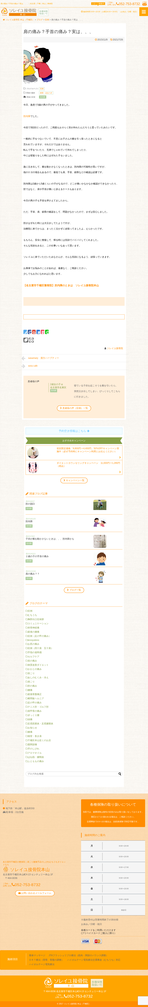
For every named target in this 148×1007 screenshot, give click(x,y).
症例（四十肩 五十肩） (40, 648)
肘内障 (42, 97)
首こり (31, 673)
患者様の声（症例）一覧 (75, 408)
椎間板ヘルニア (36, 698)
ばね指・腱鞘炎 (36, 757)
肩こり (31, 681)
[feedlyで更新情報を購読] (25, 340)
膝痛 (30, 732)
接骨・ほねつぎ (46, 93)
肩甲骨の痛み (35, 711)
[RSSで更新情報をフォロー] (31, 340)
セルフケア (33, 656)
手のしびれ (33, 748)
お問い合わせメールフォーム (36, 893)
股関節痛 (32, 744)
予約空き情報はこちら (72, 430)
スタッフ (98, 4)
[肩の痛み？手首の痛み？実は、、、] (38, 332)
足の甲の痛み (35, 702)
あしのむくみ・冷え (38, 677)
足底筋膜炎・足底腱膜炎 (40, 723)
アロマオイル (35, 753)
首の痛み (32, 660)
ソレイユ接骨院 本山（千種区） (77, 1004)
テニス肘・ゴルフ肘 (38, 707)
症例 (42, 89)
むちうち (32, 615)
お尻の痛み (33, 644)
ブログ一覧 (75, 590)
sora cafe (34, 366)
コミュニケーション (38, 623)
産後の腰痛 (33, 632)
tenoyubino (33, 640)
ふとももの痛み (36, 761)
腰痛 (30, 690)
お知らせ (32, 728)
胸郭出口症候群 (36, 619)
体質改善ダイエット (38, 665)
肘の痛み (32, 686)
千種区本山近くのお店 (39, 740)
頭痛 (30, 719)
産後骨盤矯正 (35, 694)
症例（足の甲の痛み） (39, 636)
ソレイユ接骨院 (115, 348)
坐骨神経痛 (33, 627)
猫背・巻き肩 (35, 736)
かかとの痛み (35, 669)
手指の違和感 (35, 652)
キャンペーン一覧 (75, 480)
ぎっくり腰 (33, 715)
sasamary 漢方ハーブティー (44, 358)
